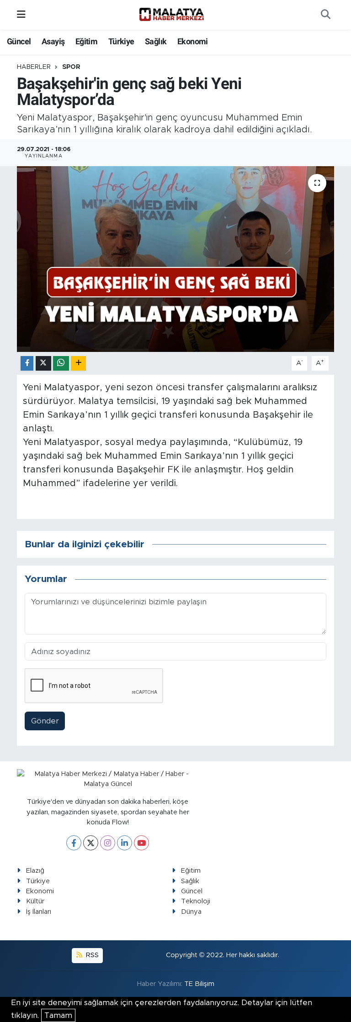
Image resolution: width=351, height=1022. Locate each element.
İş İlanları (38, 911)
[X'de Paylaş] (43, 363)
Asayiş (53, 41)
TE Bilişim (199, 983)
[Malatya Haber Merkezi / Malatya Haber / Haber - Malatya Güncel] (171, 14)
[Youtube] (141, 842)
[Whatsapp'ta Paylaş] (61, 363)
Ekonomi (192, 41)
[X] (90, 842)
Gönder (45, 721)
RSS (91, 955)
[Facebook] (73, 842)
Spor (71, 67)
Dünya (191, 911)
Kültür (35, 901)
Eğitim (86, 41)
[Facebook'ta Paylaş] (27, 363)
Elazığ (35, 870)
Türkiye (121, 41)
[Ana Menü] (21, 15)
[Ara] (325, 15)
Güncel (19, 41)
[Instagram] (107, 842)
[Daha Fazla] (78, 363)
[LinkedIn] (124, 842)
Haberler (34, 67)
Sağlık (155, 41)
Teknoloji (195, 901)
